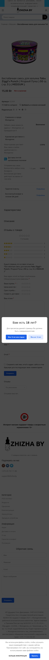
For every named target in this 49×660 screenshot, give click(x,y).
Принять (35, 656)
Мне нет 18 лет (36, 337)
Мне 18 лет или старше (16, 337)
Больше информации (18, 656)
